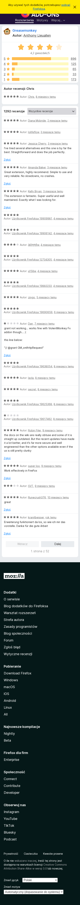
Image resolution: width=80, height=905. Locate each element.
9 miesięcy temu (52, 430)
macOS (9, 687)
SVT (30, 485)
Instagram (11, 812)
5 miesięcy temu (46, 297)
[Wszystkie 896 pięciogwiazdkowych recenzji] (40, 58)
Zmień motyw (12, 886)
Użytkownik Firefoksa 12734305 (32, 259)
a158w (32, 271)
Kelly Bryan (35, 191)
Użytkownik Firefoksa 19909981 (32, 218)
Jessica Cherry (37, 143)
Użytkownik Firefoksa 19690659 (32, 312)
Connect (10, 779)
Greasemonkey (24, 30)
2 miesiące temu (57, 120)
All (6, 714)
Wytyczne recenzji (18, 654)
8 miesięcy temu (46, 96)
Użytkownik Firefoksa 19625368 (32, 404)
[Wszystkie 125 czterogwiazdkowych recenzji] (40, 63)
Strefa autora (14, 620)
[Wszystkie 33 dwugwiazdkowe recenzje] (40, 74)
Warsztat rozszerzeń (20, 613)
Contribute (12, 786)
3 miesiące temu (50, 132)
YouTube (10, 819)
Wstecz (22, 544)
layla (31, 377)
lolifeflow (33, 132)
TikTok (9, 825)
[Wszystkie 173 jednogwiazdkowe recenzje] (40, 79)
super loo (34, 465)
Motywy (42, 20)
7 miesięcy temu (44, 323)
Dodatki (10, 592)
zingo (31, 297)
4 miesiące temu (63, 218)
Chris (31, 96)
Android (10, 701)
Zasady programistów (20, 627)
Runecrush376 (37, 497)
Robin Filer (34, 430)
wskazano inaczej (25, 860)
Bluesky (10, 832)
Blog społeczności (18, 633)
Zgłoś (7, 159)
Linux (8, 707)
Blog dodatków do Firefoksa (26, 606)
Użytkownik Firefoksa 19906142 (32, 233)
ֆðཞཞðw (33, 244)
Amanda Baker (37, 167)
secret (32, 389)
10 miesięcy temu (58, 497)
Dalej (57, 544)
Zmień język (11, 880)
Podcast (10, 839)
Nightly (9, 733)
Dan (30, 323)
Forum (8, 640)
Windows (11, 680)
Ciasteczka (31, 853)
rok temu (50, 517)
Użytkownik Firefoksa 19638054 (32, 366)
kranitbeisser (36, 517)
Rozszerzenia (24, 20)
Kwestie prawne (53, 853)
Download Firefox (17, 673)
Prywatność (11, 853)
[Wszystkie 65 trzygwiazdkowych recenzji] (40, 69)
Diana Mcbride (37, 120)
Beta (7, 740)
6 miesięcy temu (64, 312)
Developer (12, 793)
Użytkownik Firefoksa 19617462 (32, 418)
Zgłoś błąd (12, 647)
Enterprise (11, 760)
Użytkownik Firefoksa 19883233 (32, 285)
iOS (6, 694)
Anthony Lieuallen (37, 35)
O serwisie (12, 599)
